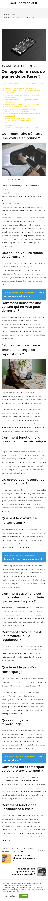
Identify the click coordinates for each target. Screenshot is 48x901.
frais (13, 851)
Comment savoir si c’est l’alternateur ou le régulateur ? (22, 115)
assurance (28, 849)
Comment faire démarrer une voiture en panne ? (23, 84)
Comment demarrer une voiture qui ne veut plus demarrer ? (23, 91)
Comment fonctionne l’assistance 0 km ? (22, 128)
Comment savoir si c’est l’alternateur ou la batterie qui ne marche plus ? (22, 110)
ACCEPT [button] (24, 896)
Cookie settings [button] (10, 896)
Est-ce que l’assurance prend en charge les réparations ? (23, 96)
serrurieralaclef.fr (24, 3)
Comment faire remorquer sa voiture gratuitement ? (20, 124)
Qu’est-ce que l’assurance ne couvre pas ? (22, 104)
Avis (35, 66)
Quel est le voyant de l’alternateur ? (19, 107)
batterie (5, 851)
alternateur (17, 849)
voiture (19, 851)
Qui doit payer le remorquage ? (18, 121)
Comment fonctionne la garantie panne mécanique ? (21, 101)
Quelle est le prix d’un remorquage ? (20, 118)
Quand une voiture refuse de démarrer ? (21, 88)
